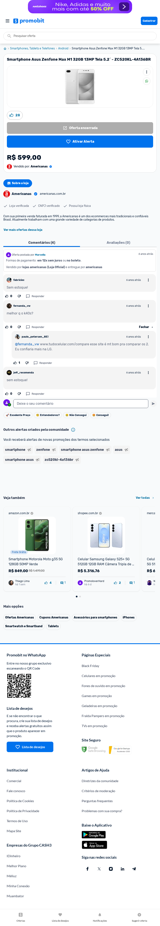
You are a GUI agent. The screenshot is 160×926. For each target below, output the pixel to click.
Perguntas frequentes (97, 801)
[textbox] (81, 403)
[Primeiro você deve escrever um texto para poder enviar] (153, 403)
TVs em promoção (94, 726)
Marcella (40, 254)
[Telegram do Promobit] (134, 869)
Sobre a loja (20, 183)
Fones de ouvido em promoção (103, 686)
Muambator (15, 896)
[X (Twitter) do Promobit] (99, 869)
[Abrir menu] (7, 21)
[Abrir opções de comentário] (148, 280)
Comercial (14, 781)
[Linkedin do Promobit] (122, 869)
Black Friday (90, 666)
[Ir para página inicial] (6, 48)
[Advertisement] (80, 478)
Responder (38, 296)
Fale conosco (16, 791)
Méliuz (11, 876)
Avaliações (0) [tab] (118, 243)
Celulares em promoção (98, 676)
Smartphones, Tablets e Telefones (32, 48)
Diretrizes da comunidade (100, 781)
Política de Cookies (20, 801)
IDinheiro (13, 856)
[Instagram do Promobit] (111, 869)
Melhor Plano (16, 866)
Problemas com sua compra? (102, 811)
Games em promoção (97, 696)
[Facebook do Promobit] (87, 869)
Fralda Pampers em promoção (103, 716)
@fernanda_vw (27, 344)
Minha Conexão (18, 886)
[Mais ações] (146, 72)
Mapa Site (14, 831)
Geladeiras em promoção (99, 706)
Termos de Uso (17, 821)
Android (63, 48)
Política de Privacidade (23, 811)
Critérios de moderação (98, 791)
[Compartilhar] (146, 81)
